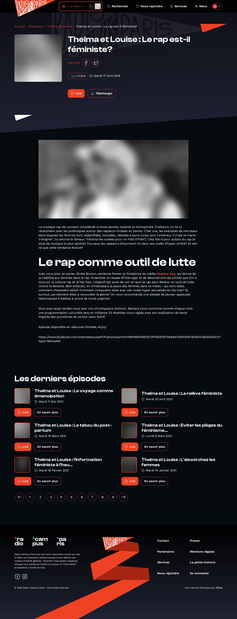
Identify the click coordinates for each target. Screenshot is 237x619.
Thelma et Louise (59, 26)
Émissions (36, 26)
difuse (219, 587)
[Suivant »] (123, 497)
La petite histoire (202, 562)
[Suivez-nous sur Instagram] (25, 577)
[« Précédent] (20, 497)
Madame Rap (166, 273)
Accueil (19, 26)
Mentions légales (202, 551)
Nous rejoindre (151, 6)
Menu (203, 6)
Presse (195, 540)
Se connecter (199, 573)
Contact (163, 540)
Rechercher (120, 6)
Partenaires (165, 551)
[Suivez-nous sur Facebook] (17, 577)
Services (181, 6)
